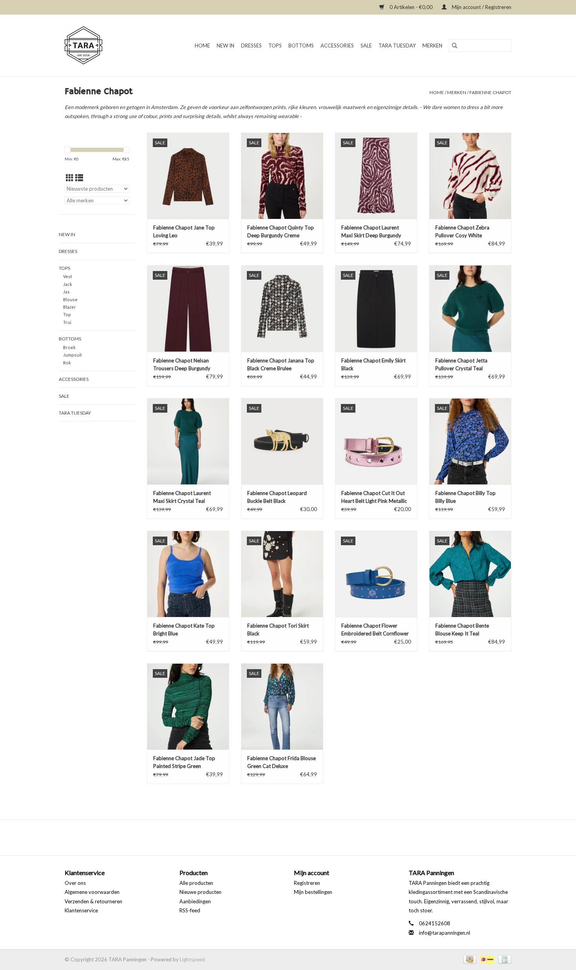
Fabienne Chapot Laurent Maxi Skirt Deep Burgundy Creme (371, 231)
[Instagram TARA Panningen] (295, 837)
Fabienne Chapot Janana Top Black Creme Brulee (280, 364)
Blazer (69, 306)
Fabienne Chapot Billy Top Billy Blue (465, 497)
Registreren (307, 883)
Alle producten (196, 883)
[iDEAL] (486, 958)
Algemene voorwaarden (92, 892)
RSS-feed (189, 910)
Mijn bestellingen (313, 892)
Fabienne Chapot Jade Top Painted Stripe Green (184, 762)
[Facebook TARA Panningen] (281, 837)
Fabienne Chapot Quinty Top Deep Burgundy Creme (280, 231)
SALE (366, 45)
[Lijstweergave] (79, 177)
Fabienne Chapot (490, 92)
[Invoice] (503, 958)
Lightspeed (192, 959)
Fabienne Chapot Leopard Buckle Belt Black (277, 497)
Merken (432, 45)
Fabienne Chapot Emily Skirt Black (373, 364)
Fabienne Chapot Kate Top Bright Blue (184, 629)
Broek (69, 347)
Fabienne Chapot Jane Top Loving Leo (184, 231)
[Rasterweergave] (70, 177)
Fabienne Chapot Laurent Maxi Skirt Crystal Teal (182, 497)
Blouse (70, 299)
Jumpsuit (72, 354)
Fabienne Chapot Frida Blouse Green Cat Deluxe (281, 762)
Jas (66, 291)
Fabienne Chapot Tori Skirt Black (278, 629)
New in (225, 45)
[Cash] (469, 958)
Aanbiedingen (195, 901)
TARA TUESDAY (397, 45)
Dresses (251, 45)
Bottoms (301, 45)
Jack (67, 284)
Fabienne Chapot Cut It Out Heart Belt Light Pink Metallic (374, 497)
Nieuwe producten (200, 892)
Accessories (337, 45)
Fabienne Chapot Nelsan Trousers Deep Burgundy (181, 364)
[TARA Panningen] (88, 45)
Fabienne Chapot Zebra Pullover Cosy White (462, 231)
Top (67, 314)
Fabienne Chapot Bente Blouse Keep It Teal (462, 629)
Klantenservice (81, 910)
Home (202, 45)
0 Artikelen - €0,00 (411, 7)
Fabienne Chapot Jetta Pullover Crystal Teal (461, 364)
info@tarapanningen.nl (444, 933)
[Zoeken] (454, 45)
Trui (67, 322)
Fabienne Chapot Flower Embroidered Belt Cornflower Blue (375, 629)
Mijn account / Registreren (481, 7)
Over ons (75, 883)
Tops (275, 45)
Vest (67, 276)
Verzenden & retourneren (93, 901)
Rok (67, 362)
